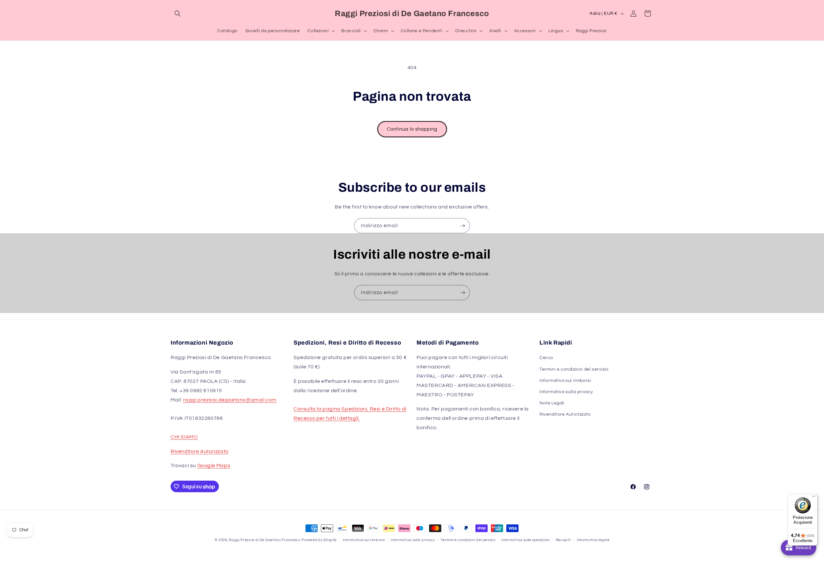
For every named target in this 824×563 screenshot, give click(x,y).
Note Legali (552, 403)
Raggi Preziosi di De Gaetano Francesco (265, 540)
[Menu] (814, 498)
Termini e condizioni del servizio (574, 369)
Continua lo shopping (412, 129)
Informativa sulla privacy (566, 392)
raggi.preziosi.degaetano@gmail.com (229, 399)
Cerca (546, 357)
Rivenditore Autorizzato (200, 451)
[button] (178, 13)
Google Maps (213, 465)
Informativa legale (593, 540)
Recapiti (563, 540)
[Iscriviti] (462, 225)
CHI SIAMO (184, 436)
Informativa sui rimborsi (565, 380)
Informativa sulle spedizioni (525, 540)
